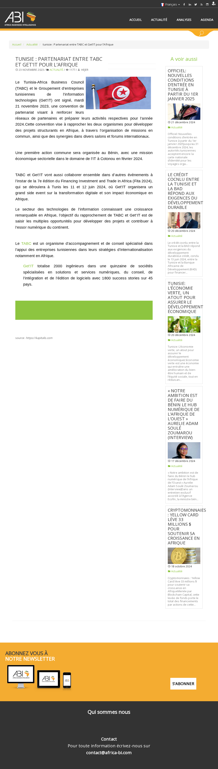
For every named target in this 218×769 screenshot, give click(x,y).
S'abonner (183, 683)
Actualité (32, 44)
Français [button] (171, 4)
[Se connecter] (214, 3)
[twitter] (195, 4)
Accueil (16, 44)
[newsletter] (207, 4)
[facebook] (184, 4)
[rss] (201, 4)
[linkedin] (189, 4)
